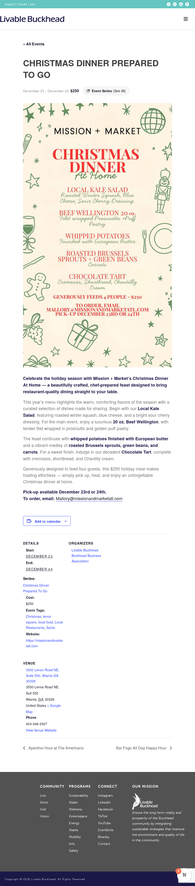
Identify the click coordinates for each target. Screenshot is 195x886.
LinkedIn (104, 802)
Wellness (75, 809)
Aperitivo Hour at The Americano (56, 748)
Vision (44, 816)
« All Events (33, 44)
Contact (104, 844)
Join (32, 4)
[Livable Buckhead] (32, 19)
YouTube (104, 823)
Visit (43, 809)
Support (10, 4)
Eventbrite (105, 830)
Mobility (75, 837)
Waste (73, 830)
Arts (72, 844)
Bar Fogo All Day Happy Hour (141, 748)
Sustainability (78, 796)
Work (44, 802)
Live (43, 796)
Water (73, 802)
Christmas (33, 616)
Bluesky (103, 837)
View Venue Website (41, 730)
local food (45, 622)
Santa (50, 627)
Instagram (105, 796)
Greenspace (78, 816)
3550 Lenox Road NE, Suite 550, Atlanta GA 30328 (42, 675)
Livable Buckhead (85, 550)
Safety (73, 851)
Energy (74, 823)
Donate (22, 4)
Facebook (105, 809)
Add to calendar (48, 521)
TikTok (102, 816)
